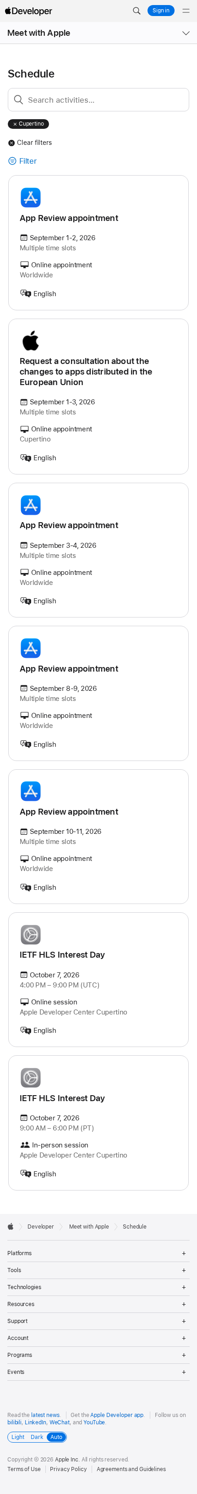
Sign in (161, 10)
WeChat (59, 1422)
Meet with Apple (38, 33)
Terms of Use (24, 1469)
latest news (45, 1415)
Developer (40, 1227)
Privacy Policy (68, 1469)
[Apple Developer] (28, 11)
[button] (137, 11)
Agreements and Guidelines (131, 1469)
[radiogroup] (37, 1437)
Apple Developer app (116, 1415)
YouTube (94, 1422)
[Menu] (186, 11)
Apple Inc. (67, 1459)
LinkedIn (35, 1422)
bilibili (14, 1422)
